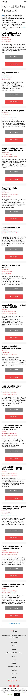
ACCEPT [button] (17, 694)
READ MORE (14, 56)
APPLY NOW (14, 64)
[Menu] (25, 1)
